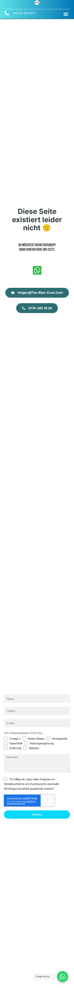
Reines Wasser (36, 738)
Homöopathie (59, 738)
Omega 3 (14, 738)
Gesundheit (15, 743)
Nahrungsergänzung (42, 743)
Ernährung (15, 748)
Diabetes (34, 748)
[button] (66, 14)
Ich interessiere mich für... (24, 733)
